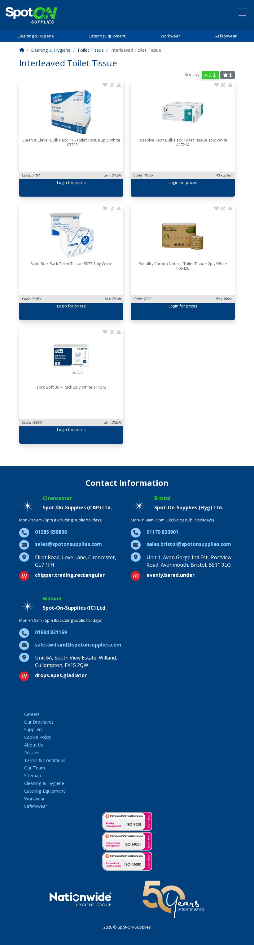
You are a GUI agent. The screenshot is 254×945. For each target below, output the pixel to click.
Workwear (170, 36)
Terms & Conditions (44, 760)
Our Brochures (39, 722)
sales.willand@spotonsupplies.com (78, 644)
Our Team (34, 768)
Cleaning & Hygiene (35, 36)
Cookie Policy (37, 737)
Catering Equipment (107, 36)
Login (62, 182)
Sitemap (32, 775)
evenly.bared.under (171, 575)
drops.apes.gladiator (61, 675)
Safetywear (226, 36)
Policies (31, 753)
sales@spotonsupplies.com (68, 544)
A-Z (208, 75)
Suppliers (33, 729)
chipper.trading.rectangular (70, 575)
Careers (32, 714)
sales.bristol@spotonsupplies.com (189, 544)
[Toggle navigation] (242, 15)
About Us (33, 745)
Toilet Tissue (90, 50)
